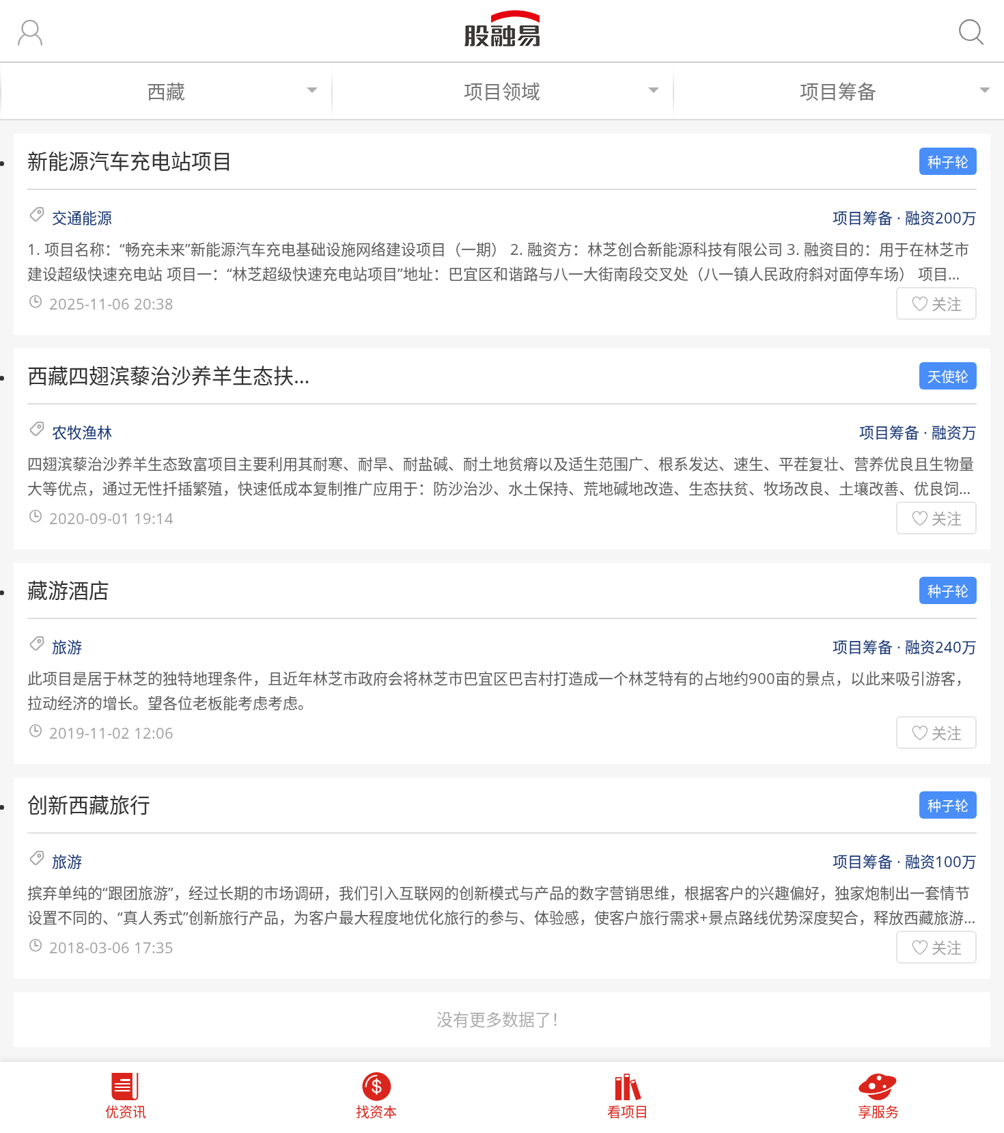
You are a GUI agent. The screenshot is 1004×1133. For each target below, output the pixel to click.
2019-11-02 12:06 (111, 732)
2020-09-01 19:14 (111, 518)
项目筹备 (838, 92)
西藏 (166, 92)
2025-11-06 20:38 (111, 303)
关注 (947, 303)
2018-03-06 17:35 (111, 947)
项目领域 (502, 92)
